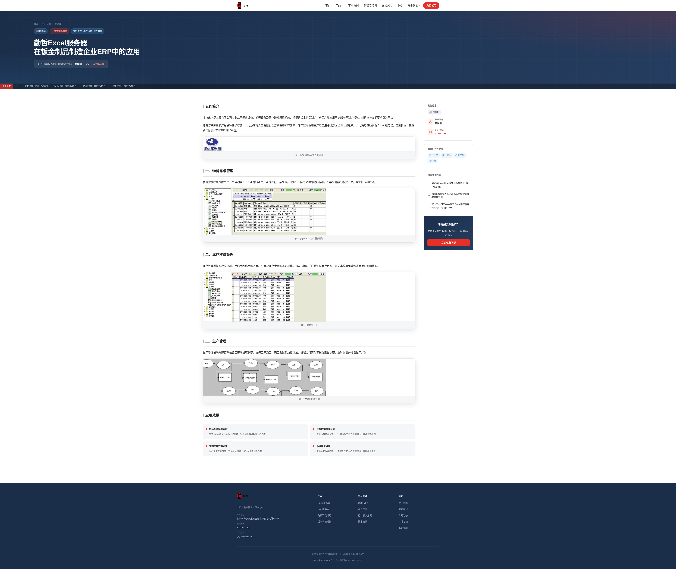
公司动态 (403, 515)
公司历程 (403, 509)
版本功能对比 (324, 521)
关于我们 (413, 5)
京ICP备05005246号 (323, 560)
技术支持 (362, 521)
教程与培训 (370, 5)
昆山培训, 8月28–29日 (51, 86)
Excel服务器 (324, 503)
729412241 (98, 63)
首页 (328, 5)
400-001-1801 (243, 527)
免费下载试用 (324, 515)
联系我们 (403, 527)
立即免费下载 (448, 242)
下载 (400, 5)
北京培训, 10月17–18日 (22, 86)
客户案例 (353, 5)
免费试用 (431, 5)
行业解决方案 (365, 515)
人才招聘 (403, 521)
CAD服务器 (323, 509)
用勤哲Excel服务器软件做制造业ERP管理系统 (450, 185)
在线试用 (387, 5)
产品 (338, 5)
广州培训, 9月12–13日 (80, 86)
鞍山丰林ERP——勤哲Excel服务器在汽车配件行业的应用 (450, 206)
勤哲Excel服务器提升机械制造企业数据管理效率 (450, 195)
